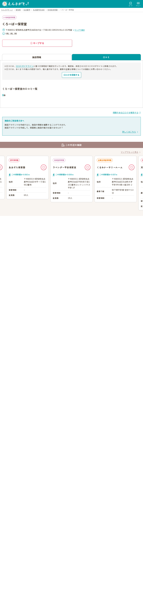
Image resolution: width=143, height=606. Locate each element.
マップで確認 (80, 30)
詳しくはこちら (129, 131)
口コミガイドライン (25, 66)
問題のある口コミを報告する (125, 112)
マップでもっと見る (129, 152)
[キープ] (43, 167)
